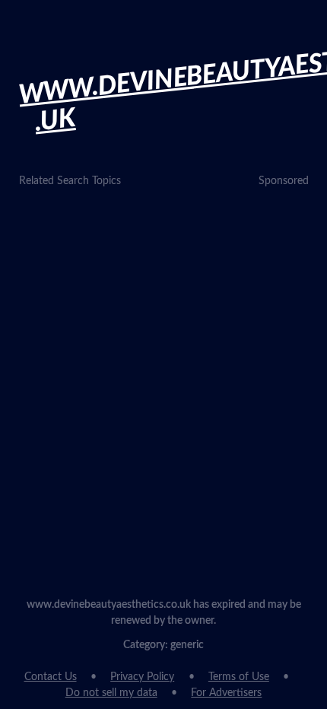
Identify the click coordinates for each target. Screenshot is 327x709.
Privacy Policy (142, 677)
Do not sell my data (111, 693)
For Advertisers (226, 693)
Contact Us (50, 677)
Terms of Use (238, 677)
